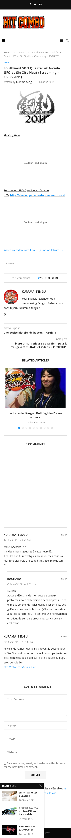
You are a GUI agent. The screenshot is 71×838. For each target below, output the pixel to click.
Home (7, 52)
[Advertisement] (35, 489)
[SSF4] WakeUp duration (28, 794)
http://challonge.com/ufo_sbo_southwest (37, 195)
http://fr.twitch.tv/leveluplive (20, 667)
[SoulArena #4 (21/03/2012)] (9, 830)
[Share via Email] (57, 278)
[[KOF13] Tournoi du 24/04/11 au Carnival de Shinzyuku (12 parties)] (9, 811)
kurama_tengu (24, 82)
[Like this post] (41, 278)
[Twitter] (35, 4)
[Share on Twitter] (49, 278)
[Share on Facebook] (46, 278)
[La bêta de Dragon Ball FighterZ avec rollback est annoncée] (35, 388)
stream (10, 263)
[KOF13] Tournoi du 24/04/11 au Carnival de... (29, 811)
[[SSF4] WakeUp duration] (9, 796)
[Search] (67, 40)
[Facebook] (30, 4)
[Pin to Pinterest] (53, 278)
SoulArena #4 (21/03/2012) (27, 828)
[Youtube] (40, 4)
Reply (64, 535)
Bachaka (14, 579)
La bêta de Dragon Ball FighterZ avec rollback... (35, 415)
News (21, 52)
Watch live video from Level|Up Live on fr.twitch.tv (33, 250)
